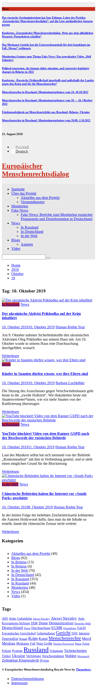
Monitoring (19, 206)
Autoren (27, 244)
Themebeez (83, 669)
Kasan (23, 639)
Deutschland (12, 628)
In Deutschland (32, 232)
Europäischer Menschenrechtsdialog (35, 170)
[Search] (48, 258)
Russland (36, 649)
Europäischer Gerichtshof (19, 633)
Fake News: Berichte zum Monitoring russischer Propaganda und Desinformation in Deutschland (57, 217)
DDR (34, 623)
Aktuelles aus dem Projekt (40, 198)
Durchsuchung (40, 628)
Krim (33, 638)
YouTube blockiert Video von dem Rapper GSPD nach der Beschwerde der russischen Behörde (45, 436)
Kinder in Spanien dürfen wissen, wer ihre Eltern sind (45, 374)
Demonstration (61, 623)
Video (15, 249)
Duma (27, 628)
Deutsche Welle (82, 623)
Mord (86, 638)
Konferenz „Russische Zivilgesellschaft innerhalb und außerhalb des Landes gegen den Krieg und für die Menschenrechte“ (48, 82)
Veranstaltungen (32, 202)
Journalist (10, 638)
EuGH (81, 628)
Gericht (63, 632)
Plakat (78, 643)
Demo (43, 623)
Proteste (17, 651)
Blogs (15, 240)
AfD (5, 618)
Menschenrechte (64, 638)
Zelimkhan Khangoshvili (20, 660)
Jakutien (84, 633)
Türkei (6, 656)
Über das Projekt (23, 193)
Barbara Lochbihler (70, 383)
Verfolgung (33, 656)
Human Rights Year (70, 327)
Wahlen (70, 656)
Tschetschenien (75, 651)
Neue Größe (44, 643)
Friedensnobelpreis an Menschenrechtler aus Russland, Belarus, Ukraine (46, 112)
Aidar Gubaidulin (20, 618)
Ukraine (18, 656)
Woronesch (83, 656)
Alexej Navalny (64, 618)
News (15, 223)
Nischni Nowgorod (63, 643)
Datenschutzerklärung (27, 679)
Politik (85, 643)
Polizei (6, 651)
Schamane (56, 651)
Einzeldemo (69, 628)
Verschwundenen (53, 656)
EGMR (56, 628)
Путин (44, 660)
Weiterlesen (10, 356)
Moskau (8, 643)
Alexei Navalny (41, 619)
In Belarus (19, 562)
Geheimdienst (46, 633)
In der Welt (29, 236)
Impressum (19, 683)
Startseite (18, 189)
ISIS (75, 633)
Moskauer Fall (25, 643)
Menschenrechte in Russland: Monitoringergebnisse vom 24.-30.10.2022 (45, 92)
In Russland (29, 227)
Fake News (19, 210)
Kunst (43, 639)
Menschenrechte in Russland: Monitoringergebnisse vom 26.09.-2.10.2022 (46, 120)
